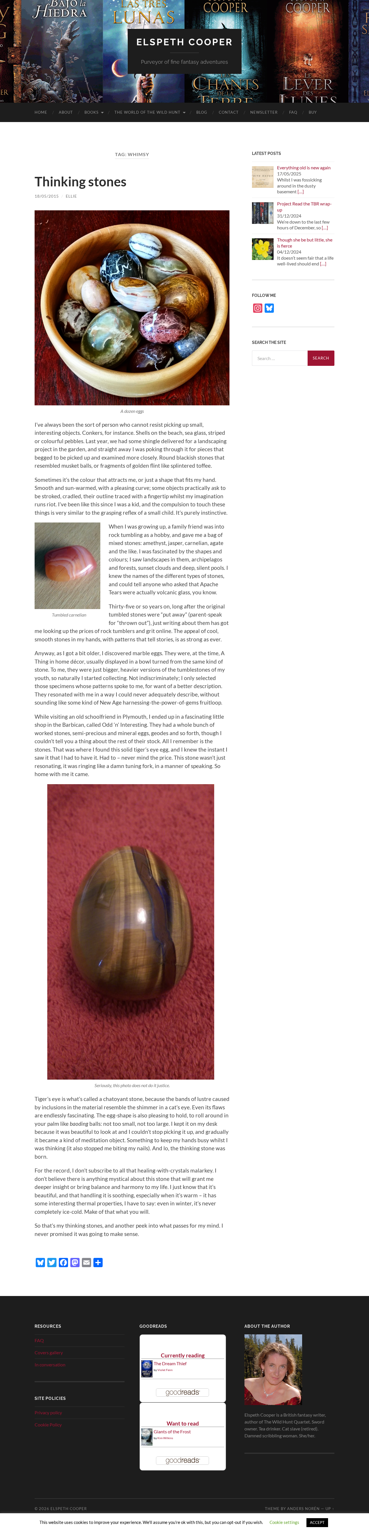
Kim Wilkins (165, 1438)
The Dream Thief (170, 1363)
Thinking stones (81, 181)
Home (41, 112)
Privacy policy (48, 1412)
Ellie (71, 196)
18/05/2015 (47, 196)
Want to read (183, 1423)
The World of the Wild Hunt (147, 112)
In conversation (50, 1364)
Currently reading (183, 1355)
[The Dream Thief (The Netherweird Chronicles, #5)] (147, 1375)
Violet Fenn (165, 1370)
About (66, 112)
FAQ (293, 112)
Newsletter (264, 112)
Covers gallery (49, 1352)
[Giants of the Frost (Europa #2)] (147, 1444)
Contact (229, 112)
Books (91, 112)
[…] (301, 191)
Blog (201, 112)
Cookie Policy (48, 1424)
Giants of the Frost (172, 1431)
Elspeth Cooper (184, 42)
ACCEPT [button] (317, 1522)
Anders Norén (303, 1508)
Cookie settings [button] (284, 1522)
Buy (313, 112)
